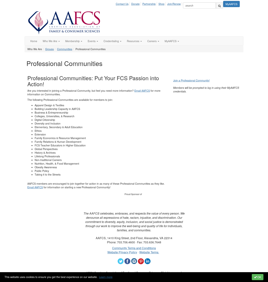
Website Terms (149, 252)
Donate (135, 4)
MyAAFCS (231, 4)
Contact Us (122, 4)
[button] (51, 41)
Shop (161, 4)
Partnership (149, 4)
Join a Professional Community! (191, 80)
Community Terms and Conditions (134, 248)
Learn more (105, 277)
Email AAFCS (142, 90)
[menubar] (149, 3)
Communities (64, 49)
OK (259, 277)
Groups (49, 49)
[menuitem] (123, 3)
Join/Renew (174, 4)
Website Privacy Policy (122, 252)
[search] (219, 5)
